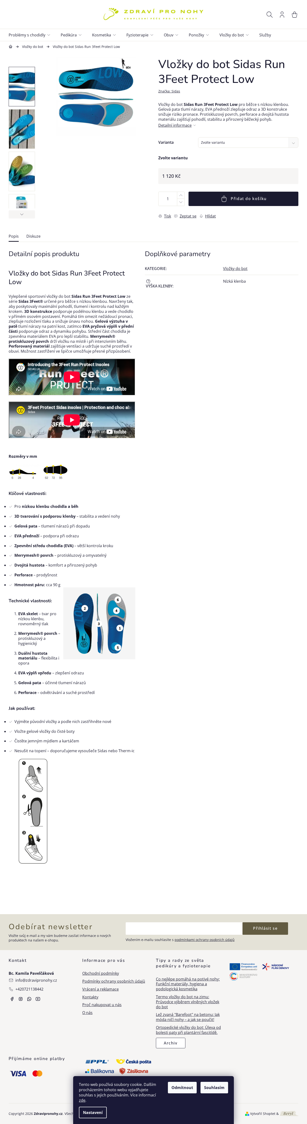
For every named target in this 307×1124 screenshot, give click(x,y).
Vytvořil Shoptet (262, 1114)
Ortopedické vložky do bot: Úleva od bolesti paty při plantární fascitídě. (188, 1030)
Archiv (170, 1043)
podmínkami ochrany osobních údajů (205, 939)
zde (82, 1100)
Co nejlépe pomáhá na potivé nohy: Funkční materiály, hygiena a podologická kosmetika (188, 984)
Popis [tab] (14, 236)
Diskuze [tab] (33, 236)
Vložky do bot (235, 268)
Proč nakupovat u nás (102, 1004)
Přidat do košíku (249, 198)
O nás (87, 1012)
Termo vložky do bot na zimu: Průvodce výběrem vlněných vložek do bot (187, 1001)
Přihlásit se (265, 928)
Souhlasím (214, 1087)
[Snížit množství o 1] (180, 202)
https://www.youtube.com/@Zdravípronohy (38, 999)
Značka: (169, 91)
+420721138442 (29, 989)
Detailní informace (175, 125)
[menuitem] (32, 35)
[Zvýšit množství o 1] (180, 195)
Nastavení (93, 1112)
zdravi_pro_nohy (20, 999)
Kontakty (90, 997)
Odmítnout (182, 1087)
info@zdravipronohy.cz (36, 980)
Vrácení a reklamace (100, 989)
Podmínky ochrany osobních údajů (113, 981)
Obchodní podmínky (100, 973)
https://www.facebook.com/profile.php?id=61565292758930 (12, 999)
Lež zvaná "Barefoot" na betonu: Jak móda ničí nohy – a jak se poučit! (188, 1017)
